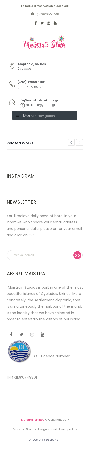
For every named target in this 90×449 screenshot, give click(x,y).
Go (77, 255)
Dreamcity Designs (43, 440)
